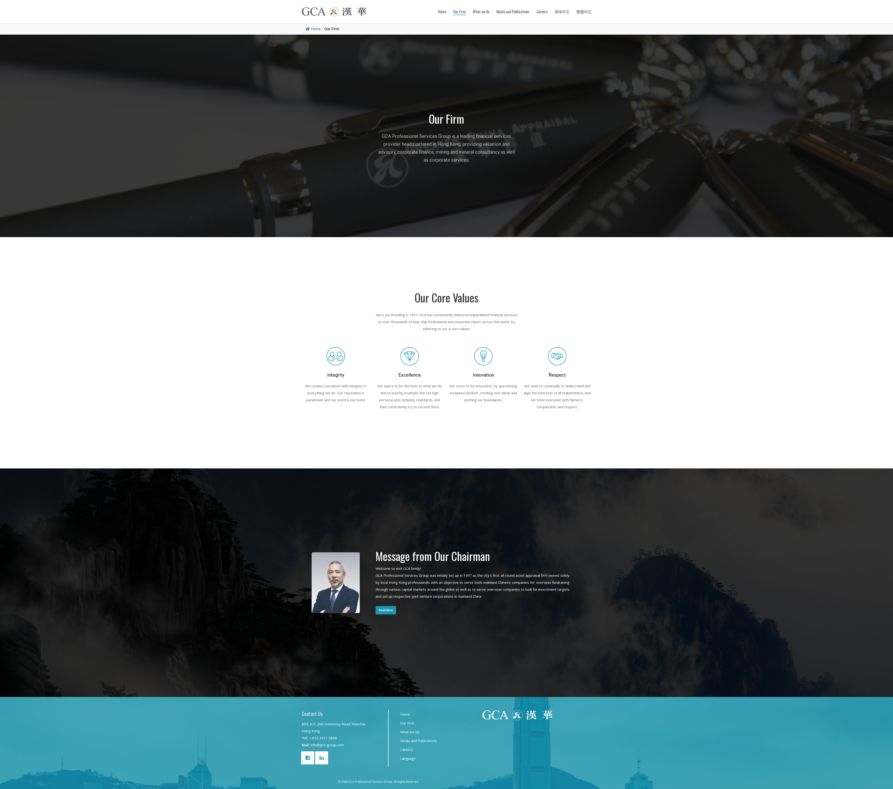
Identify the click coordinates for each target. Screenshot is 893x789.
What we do (481, 12)
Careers (542, 12)
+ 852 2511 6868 (323, 738)
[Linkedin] (323, 758)
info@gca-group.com (327, 745)
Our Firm (459, 12)
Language (408, 758)
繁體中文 (583, 12)
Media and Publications (513, 12)
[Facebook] (309, 758)
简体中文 (562, 12)
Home (442, 12)
